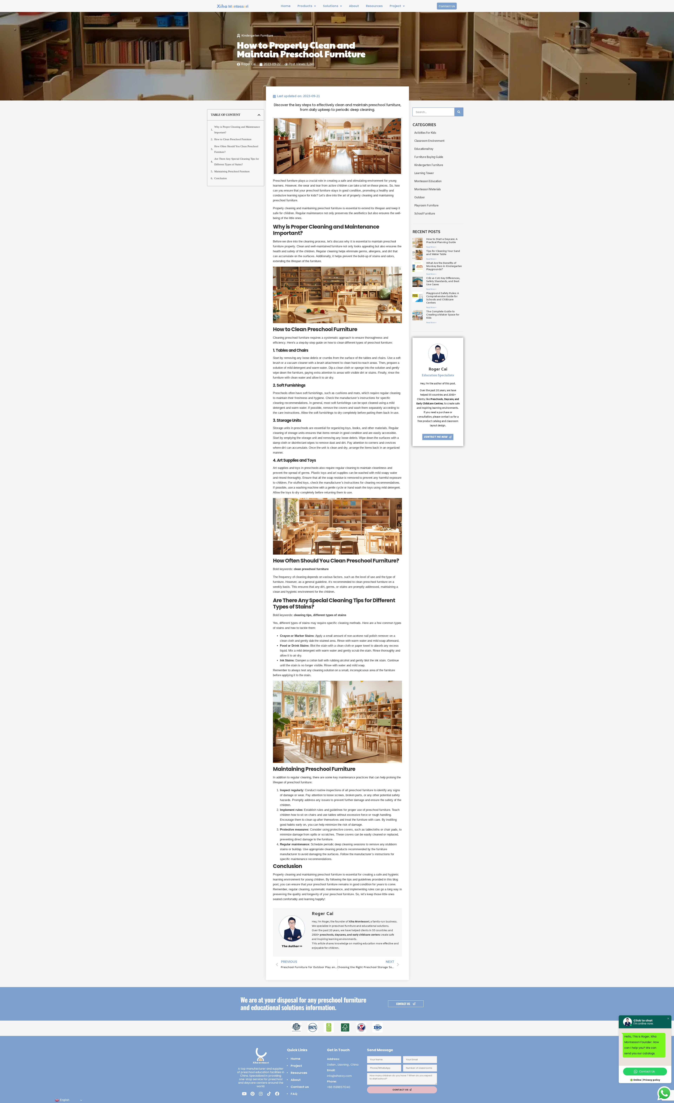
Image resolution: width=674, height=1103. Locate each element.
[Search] (458, 112)
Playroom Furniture (426, 205)
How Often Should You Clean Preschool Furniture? (236, 149)
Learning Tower (424, 173)
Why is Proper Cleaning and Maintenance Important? (237, 129)
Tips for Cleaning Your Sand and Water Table (443, 252)
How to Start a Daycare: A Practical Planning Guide (441, 240)
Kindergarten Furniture (257, 36)
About (354, 6)
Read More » (431, 247)
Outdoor (419, 197)
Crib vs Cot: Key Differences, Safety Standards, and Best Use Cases (443, 281)
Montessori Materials (427, 189)
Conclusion (220, 178)
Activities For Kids (425, 133)
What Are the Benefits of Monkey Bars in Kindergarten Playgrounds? (444, 266)
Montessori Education (427, 181)
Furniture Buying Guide (428, 157)
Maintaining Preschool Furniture (232, 171)
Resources (374, 6)
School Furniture (424, 214)
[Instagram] (261, 1094)
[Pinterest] (252, 1094)
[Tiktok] (269, 1094)
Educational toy (423, 149)
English (64, 1099)
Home (285, 6)
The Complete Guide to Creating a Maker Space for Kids (442, 315)
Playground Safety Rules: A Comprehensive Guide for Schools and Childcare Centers (442, 298)
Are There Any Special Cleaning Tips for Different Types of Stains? (236, 161)
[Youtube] (244, 1094)
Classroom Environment (429, 141)
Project (395, 6)
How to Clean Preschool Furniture (233, 139)
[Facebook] (277, 1094)
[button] (259, 114)
